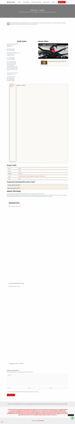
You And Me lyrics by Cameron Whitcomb (57, 61)
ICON (46, 12)
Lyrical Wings (41, 420)
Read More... (35, 24)
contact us (18, 411)
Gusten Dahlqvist (35, 12)
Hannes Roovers (42, 12)
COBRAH (29, 12)
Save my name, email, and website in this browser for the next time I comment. (23, 391)
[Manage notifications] (2, 422)
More (53, 2)
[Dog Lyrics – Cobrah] (13, 122)
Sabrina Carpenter (36, 2)
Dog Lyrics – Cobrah (21, 85)
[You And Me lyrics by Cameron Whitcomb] (44, 62)
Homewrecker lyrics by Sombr (16, 283)
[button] (55, 2)
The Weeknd (26, 2)
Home (19, 2)
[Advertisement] (37, 33)
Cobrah (20, 173)
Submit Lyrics (46, 2)
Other (48, 12)
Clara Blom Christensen (23, 12)
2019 (19, 178)
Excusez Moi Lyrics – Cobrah (16, 363)
